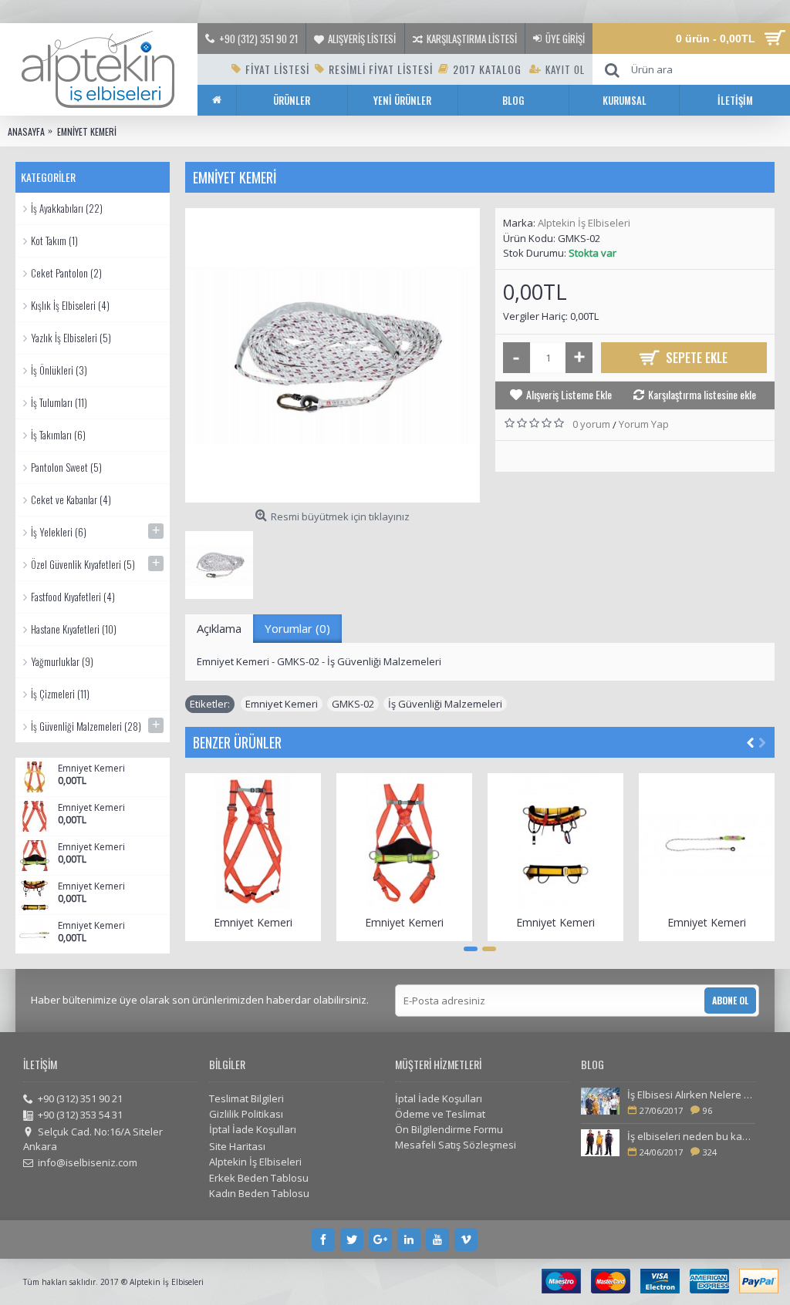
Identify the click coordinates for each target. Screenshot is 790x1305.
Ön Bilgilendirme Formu (449, 1129)
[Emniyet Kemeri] (332, 355)
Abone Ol (730, 1000)
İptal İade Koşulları (252, 1129)
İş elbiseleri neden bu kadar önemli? (691, 1136)
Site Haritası (237, 1146)
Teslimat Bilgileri (246, 1098)
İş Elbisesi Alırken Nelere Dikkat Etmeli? (691, 1095)
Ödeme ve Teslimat (440, 1114)
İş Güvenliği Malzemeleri (445, 704)
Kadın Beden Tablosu (259, 1193)
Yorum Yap (644, 424)
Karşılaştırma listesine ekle (702, 394)
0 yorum (591, 424)
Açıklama (219, 628)
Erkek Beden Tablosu (259, 1178)
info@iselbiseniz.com (87, 1162)
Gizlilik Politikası (246, 1114)
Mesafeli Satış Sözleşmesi (455, 1145)
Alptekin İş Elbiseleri (584, 223)
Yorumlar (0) (297, 628)
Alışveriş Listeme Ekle (569, 394)
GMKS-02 (353, 704)
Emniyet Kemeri (91, 769)
